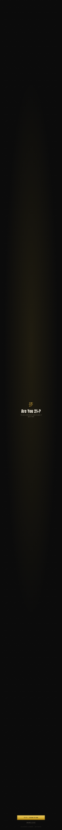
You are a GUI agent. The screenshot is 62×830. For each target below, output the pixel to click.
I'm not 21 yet (31, 822)
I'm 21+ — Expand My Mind (31, 817)
